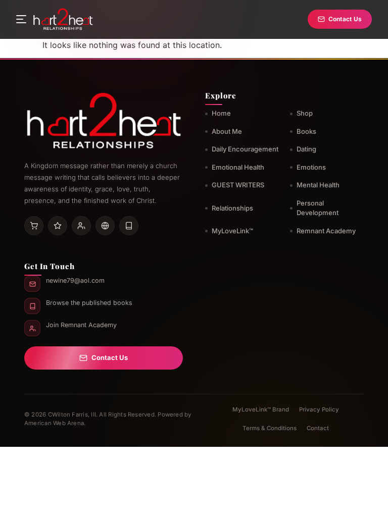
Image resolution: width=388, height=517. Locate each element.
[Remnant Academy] (81, 225)
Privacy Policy (319, 409)
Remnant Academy (326, 231)
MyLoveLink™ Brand (260, 409)
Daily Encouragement (245, 149)
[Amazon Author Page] (33, 225)
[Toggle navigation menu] (21, 19)
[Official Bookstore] (105, 225)
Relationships (232, 208)
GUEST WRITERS (238, 185)
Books (306, 131)
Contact (318, 428)
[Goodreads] (57, 225)
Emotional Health (238, 167)
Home (221, 113)
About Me (227, 131)
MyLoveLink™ (232, 231)
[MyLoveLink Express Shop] (128, 225)
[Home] (62, 19)
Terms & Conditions (270, 428)
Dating (306, 149)
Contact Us (345, 19)
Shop (305, 113)
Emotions (311, 167)
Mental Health (318, 185)
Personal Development (317, 208)
